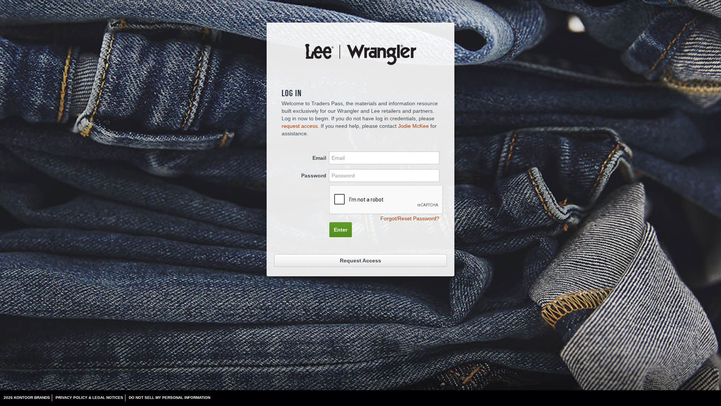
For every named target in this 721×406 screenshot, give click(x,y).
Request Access (360, 261)
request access (300, 126)
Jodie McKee (413, 126)
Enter (340, 230)
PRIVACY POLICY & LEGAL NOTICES (89, 397)
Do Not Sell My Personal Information (169, 397)
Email (319, 158)
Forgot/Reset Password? (409, 218)
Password (313, 176)
